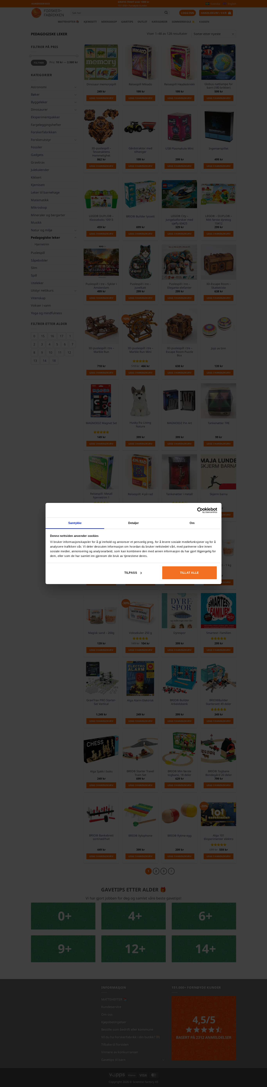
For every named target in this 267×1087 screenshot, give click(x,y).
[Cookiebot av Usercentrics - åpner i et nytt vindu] (200, 510)
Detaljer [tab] (133, 523)
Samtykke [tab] (75, 523)
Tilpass (130, 572)
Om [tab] (192, 523)
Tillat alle (189, 572)
